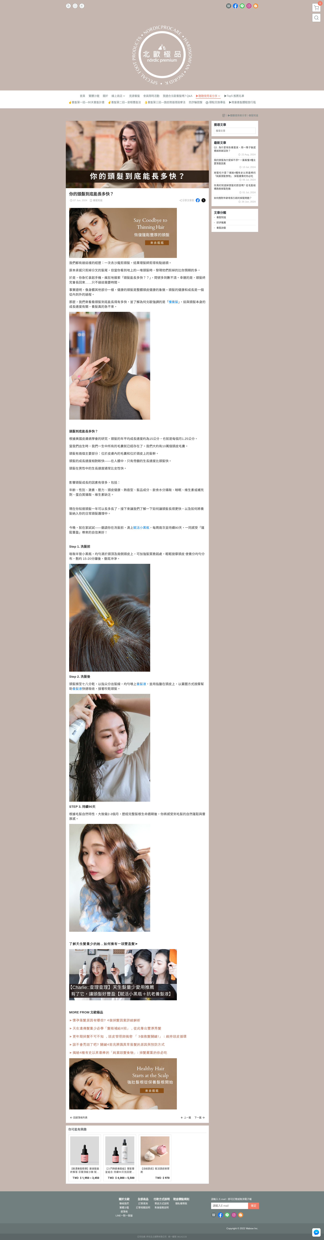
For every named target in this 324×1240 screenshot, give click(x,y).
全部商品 (143, 1199)
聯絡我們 (124, 1203)
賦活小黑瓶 (141, 527)
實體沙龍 (124, 1207)
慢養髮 (173, 302)
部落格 (124, 1211)
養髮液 (141, 684)
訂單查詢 (143, 1203)
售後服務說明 (162, 1207)
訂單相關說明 (143, 1207)
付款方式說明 (162, 1199)
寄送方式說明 (162, 1203)
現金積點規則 (181, 1199)
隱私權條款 (181, 1203)
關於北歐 (124, 1199)
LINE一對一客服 (124, 1215)
